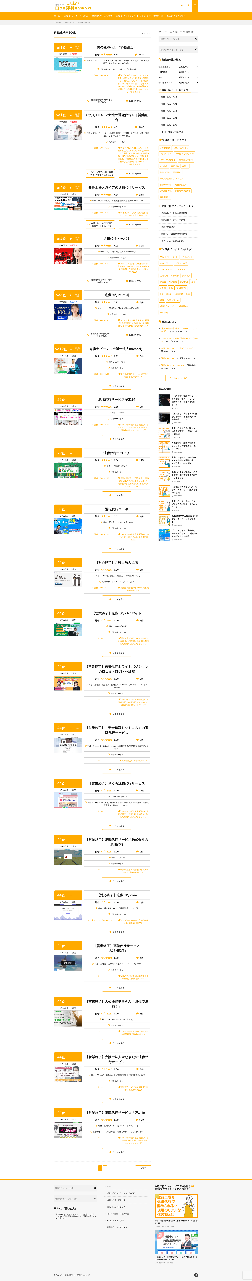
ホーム (57, 16)
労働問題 (164, 275)
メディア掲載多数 (127, 263)
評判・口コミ (166, 294)
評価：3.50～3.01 (169, 118)
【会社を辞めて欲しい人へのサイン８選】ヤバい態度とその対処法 (184, 489)
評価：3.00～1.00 (101, 374)
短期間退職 (181, 288)
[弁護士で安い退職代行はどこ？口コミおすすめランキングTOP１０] (164, 447)
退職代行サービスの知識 (172, 213)
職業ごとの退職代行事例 (172, 234)
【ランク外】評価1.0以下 (101, 920)
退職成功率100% (135, 89)
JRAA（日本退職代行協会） (68, 1216)
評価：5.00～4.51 (101, 75)
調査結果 (179, 294)
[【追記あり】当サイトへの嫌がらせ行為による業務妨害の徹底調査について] (164, 418)
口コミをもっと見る (178, 378)
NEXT (143, 1168)
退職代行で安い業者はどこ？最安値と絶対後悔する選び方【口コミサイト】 (184, 475)
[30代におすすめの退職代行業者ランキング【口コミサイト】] (164, 520)
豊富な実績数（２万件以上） (132, 478)
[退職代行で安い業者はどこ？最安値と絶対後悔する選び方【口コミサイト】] (164, 476)
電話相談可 (131, 86)
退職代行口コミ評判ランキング (77, 1275)
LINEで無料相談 (127, 83)
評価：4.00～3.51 (101, 320)
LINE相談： (164, 72)
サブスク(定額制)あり (129, 75)
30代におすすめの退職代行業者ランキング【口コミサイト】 (185, 519)
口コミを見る (135, 101)
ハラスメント (187, 257)
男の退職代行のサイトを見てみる (102, 100)
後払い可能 (139, 83)
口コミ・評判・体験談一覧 (151, 16)
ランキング (182, 269)
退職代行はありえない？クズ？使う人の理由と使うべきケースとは (184, 504)
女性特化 (136, 164)
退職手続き (184, 306)
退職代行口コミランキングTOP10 (121, 1193)
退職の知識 (166, 227)
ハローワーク (166, 263)
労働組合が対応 (130, 78)
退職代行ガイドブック (125, 16)
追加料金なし (136, 269)
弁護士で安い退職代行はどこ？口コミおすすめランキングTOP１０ (184, 446)
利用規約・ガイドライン (117, 1227)
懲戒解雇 (184, 281)
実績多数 (121, 266)
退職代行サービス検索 (102, 16)
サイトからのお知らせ (171, 241)
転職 (188, 294)
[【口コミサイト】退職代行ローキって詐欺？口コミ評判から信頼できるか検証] (164, 535)
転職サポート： (165, 83)
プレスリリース (167, 269)
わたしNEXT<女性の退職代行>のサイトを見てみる (101, 173)
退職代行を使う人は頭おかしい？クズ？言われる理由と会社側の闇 (184, 431)
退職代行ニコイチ (169, 358)
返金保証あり (137, 323)
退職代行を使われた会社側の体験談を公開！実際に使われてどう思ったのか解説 (184, 460)
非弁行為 (164, 312)
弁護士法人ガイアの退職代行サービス (178, 348)
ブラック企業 (181, 263)
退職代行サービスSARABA (173, 365)
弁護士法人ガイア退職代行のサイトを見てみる (102, 224)
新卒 (193, 281)
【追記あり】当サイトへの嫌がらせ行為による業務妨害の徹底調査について (184, 416)
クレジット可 (140, 430)
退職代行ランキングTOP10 (76, 16)
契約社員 (186, 275)
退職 (162, 300)
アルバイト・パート (169, 257)
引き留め (173, 281)
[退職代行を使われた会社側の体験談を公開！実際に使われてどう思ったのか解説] (164, 462)
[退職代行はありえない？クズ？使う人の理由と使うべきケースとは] (164, 505)
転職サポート (137, 81)
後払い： (162, 77)
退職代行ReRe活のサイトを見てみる (102, 334)
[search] (196, 39)
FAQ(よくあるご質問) (176, 16)
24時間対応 (141, 86)
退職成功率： (164, 67)
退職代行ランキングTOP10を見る (173, 1186)
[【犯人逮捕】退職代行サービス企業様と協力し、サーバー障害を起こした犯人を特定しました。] (164, 400)
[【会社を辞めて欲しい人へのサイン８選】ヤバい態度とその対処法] (164, 491)
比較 (171, 288)
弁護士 (123, 213)
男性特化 (136, 92)
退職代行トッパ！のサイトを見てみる (102, 280)
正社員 (163, 288)
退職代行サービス (168, 306)
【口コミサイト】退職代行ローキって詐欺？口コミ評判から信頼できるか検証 (184, 533)
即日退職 (175, 275)
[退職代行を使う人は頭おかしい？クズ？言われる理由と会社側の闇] (164, 432)
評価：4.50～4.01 (101, 213)
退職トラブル (173, 300)
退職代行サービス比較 (171, 220)
